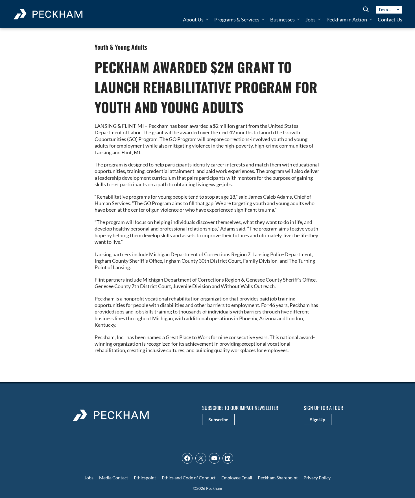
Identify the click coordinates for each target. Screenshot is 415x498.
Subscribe (218, 419)
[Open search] (365, 9)
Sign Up (317, 419)
